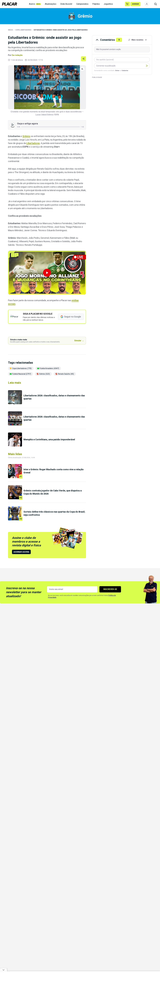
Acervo (34, 4)
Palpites (96, 4)
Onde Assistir (66, 4)
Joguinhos (108, 4)
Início (10, 30)
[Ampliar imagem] (47, 87)
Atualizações (50, 4)
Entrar (117, 70)
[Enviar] (147, 65)
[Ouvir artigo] (12, 124)
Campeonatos (82, 4)
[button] (47, 273)
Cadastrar (125, 70)
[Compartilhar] (83, 58)
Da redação (17, 55)
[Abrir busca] (155, 4)
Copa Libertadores (23, 30)
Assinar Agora (21, 552)
